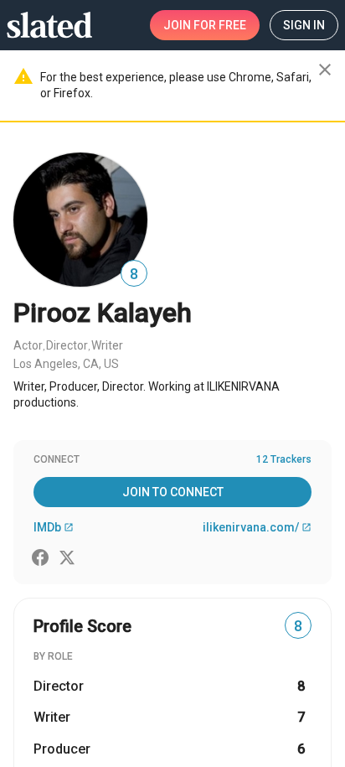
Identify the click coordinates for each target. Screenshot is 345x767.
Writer (107, 345)
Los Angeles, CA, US (66, 364)
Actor (28, 345)
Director (67, 345)
